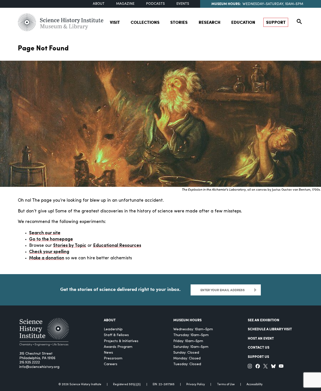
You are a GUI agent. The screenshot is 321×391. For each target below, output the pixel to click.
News (108, 353)
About (99, 4)
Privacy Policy (195, 384)
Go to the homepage (51, 239)
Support (276, 22)
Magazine (125, 4)
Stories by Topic (69, 246)
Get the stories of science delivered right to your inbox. (120, 289)
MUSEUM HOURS (187, 319)
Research (209, 22)
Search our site (44, 233)
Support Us (258, 356)
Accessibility (255, 384)
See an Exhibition (263, 319)
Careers (110, 364)
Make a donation (46, 258)
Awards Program (118, 347)
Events (182, 4)
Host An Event (261, 338)
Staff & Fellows (116, 335)
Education (243, 22)
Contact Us (258, 347)
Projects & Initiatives (121, 341)
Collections (145, 22)
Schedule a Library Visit (270, 328)
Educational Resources (117, 246)
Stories (179, 22)
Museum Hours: (226, 3)
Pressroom (113, 358)
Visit (115, 22)
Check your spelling (49, 252)
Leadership (113, 329)
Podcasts (155, 4)
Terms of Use (226, 384)
